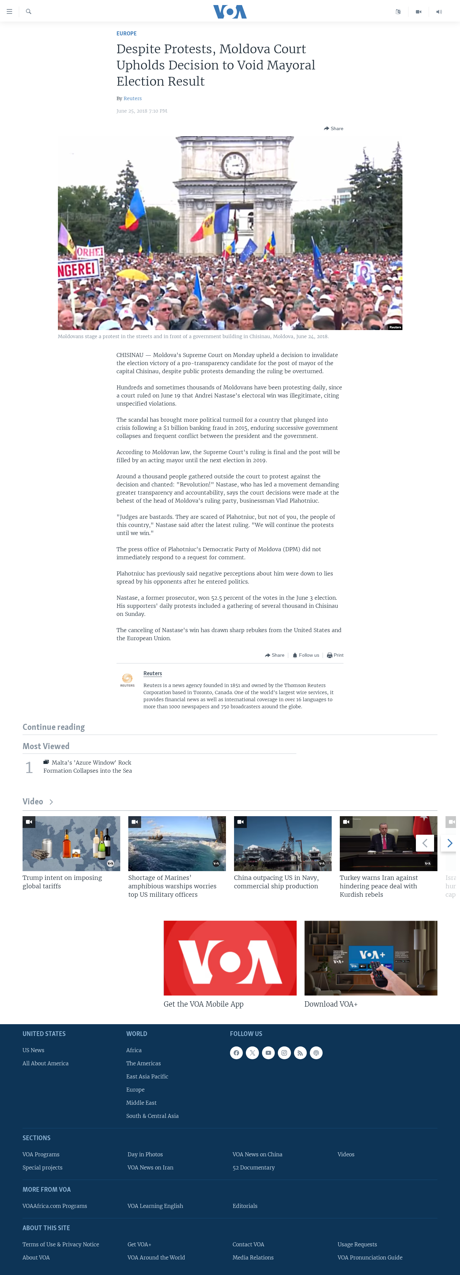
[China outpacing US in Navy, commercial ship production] (283, 843)
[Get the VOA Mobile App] (230, 958)
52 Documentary (254, 1167)
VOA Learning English (155, 1206)
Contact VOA (248, 1244)
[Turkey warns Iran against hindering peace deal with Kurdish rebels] (388, 843)
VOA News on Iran (150, 1167)
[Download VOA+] (370, 958)
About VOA (36, 1257)
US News (33, 1050)
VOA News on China (258, 1154)
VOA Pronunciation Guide (370, 1257)
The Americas (143, 1063)
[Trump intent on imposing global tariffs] (71, 843)
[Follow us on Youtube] (268, 1052)
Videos (346, 1154)
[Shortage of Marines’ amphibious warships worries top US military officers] (177, 843)
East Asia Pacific (147, 1076)
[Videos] (418, 12)
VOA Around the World (156, 1257)
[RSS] (300, 1052)
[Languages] (398, 12)
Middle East (141, 1103)
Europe (127, 34)
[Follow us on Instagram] (284, 1052)
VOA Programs (41, 1154)
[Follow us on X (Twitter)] (252, 1052)
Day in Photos (145, 1154)
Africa (134, 1050)
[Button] (333, 128)
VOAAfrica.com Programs (55, 1206)
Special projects (43, 1167)
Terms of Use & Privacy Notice (61, 1244)
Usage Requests (357, 1244)
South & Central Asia (152, 1116)
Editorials (245, 1206)
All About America (46, 1063)
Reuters (133, 98)
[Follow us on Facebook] (236, 1052)
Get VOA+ (140, 1244)
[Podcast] (316, 1052)
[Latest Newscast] (439, 12)
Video (33, 802)
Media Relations (253, 1257)
